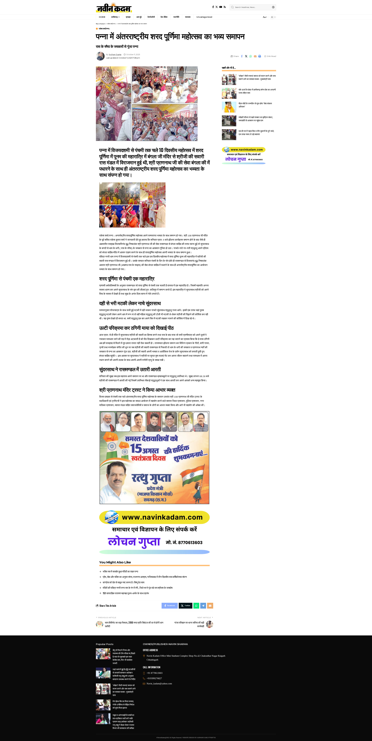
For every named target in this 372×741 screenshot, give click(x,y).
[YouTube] (221, 7)
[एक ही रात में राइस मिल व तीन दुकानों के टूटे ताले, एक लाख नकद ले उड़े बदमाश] (229, 134)
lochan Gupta (115, 54)
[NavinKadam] (114, 7)
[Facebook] (213, 7)
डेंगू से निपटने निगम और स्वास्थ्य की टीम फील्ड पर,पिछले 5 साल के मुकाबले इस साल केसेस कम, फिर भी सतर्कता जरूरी (124, 656)
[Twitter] (217, 7)
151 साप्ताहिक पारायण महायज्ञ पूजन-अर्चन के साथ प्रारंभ (126, 593)
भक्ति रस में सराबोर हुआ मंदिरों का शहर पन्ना (120, 571)
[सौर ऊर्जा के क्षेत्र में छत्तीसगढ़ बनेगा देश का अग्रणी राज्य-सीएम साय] (229, 93)
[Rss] (225, 7)
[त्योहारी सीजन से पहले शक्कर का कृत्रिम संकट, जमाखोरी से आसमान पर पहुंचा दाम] (229, 120)
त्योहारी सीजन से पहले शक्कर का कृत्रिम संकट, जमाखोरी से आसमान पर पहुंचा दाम (256, 118)
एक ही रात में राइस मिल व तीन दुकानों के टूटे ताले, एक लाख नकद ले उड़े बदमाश (256, 132)
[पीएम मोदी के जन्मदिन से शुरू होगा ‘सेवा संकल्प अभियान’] (229, 107)
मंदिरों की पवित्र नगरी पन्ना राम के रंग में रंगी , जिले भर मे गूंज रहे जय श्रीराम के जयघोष (137, 587)
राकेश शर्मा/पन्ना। (104, 29)
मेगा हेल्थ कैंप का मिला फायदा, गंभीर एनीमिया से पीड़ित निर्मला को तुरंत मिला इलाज (123, 704)
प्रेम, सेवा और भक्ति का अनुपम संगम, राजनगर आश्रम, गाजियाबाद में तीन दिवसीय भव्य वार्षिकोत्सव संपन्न (145, 577)
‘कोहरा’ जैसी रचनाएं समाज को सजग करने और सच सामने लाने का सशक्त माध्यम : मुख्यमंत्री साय (257, 77)
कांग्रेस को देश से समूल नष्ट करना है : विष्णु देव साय (123, 582)
